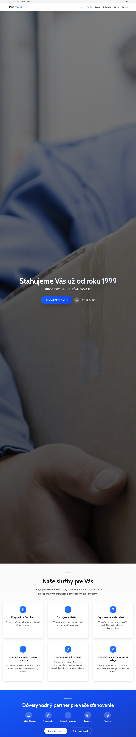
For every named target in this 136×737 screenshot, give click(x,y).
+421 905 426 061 (25, 1)
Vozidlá (89, 7)
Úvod (81, 7)
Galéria (116, 7)
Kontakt (125, 7)
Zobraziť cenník (81, 731)
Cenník (97, 7)
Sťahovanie (107, 7)
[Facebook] (127, 1)
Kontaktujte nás (55, 300)
